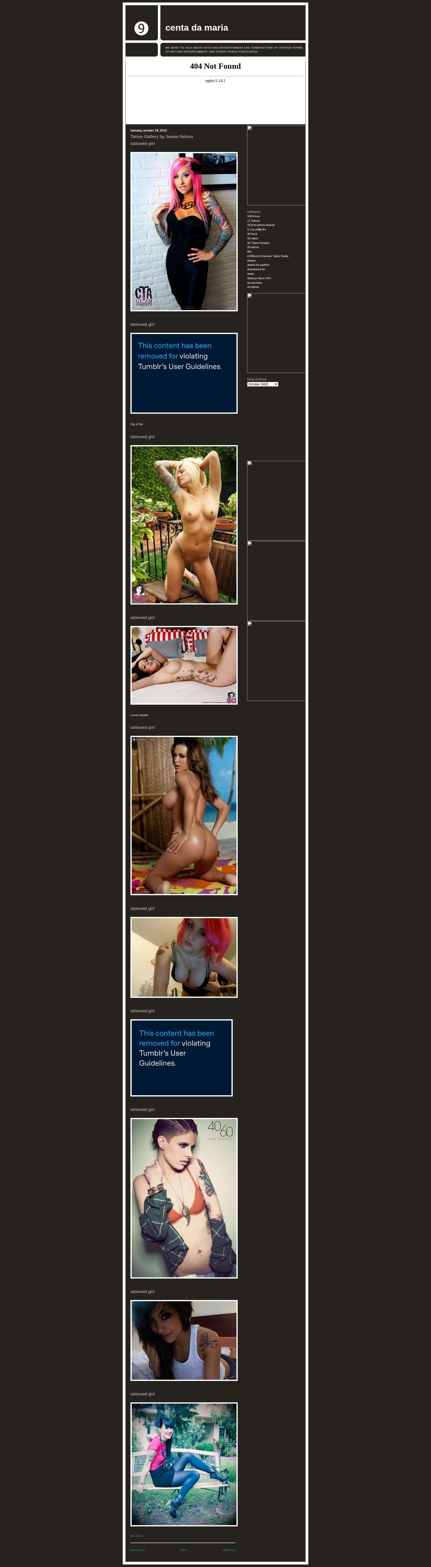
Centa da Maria (196, 28)
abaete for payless (258, 264)
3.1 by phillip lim (256, 229)
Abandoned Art (256, 269)
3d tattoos (253, 247)
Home (183, 1550)
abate (250, 273)
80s (249, 251)
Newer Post (137, 1550)
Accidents (253, 286)
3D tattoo (252, 238)
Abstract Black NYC (259, 278)
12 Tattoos (253, 220)
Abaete (251, 260)
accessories (254, 282)
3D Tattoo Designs (258, 242)
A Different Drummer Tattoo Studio (267, 256)
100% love (253, 216)
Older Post (228, 1550)
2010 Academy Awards (261, 224)
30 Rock (252, 233)
